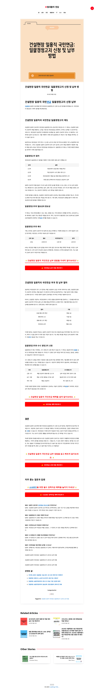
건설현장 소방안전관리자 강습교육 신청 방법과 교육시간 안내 (45, 584)
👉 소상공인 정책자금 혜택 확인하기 (52, 494)
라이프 (52, 594)
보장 (41, 218)
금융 (42, 12)
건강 (47, 12)
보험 (66, 386)
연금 (49, 102)
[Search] (92, 8)
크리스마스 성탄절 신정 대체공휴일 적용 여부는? (72, 620)
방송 (65, 12)
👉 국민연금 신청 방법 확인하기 (52, 465)
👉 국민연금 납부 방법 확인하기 (52, 268)
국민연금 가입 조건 (43, 505)
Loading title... (54, 687)
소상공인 (33, 487)
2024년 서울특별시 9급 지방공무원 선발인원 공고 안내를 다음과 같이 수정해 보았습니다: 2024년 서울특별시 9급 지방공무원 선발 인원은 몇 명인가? (72, 633)
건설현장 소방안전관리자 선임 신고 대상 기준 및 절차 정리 (44, 581)
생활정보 (52, 12)
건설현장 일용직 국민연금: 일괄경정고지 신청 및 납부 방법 (55, 599)
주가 (30, 337)
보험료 (75, 350)
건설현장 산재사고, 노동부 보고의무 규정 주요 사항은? (43, 578)
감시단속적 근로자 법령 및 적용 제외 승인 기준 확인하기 (39, 620)
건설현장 (27, 106)
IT (56, 12)
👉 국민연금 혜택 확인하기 (52, 404)
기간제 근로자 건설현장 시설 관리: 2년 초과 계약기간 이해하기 (45, 575)
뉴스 (60, 12)
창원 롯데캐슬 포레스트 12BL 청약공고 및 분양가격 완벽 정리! (40, 633)
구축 (28, 431)
